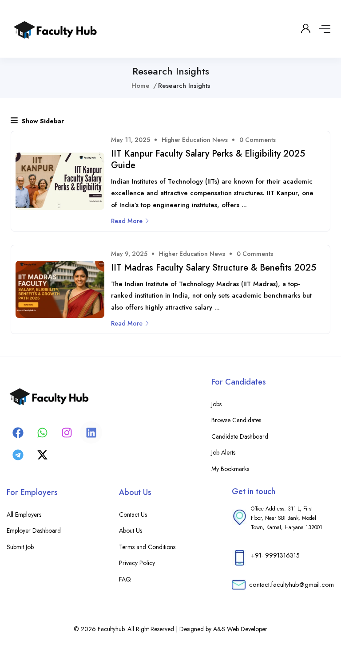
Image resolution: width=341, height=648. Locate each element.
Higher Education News (195, 139)
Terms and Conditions (147, 546)
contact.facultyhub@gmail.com (291, 584)
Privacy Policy (137, 562)
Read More (127, 220)
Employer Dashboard (34, 530)
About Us (130, 530)
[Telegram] (18, 455)
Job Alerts (223, 452)
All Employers (24, 514)
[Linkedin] (91, 432)
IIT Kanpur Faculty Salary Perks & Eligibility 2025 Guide (208, 159)
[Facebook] (18, 432)
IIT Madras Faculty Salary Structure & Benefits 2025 (213, 267)
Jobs (216, 404)
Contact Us (133, 514)
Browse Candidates (236, 420)
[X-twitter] (42, 455)
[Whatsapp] (42, 432)
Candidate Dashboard (239, 436)
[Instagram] (67, 432)
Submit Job (20, 546)
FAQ (125, 579)
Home (140, 85)
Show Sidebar (42, 121)
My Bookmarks (230, 468)
